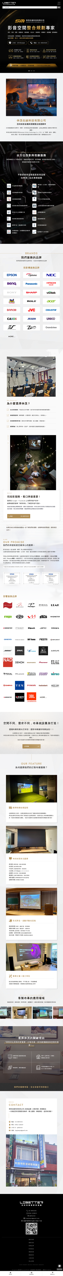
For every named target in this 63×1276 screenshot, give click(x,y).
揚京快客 (19, 1269)
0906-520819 (32, 1213)
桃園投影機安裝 (30, 1264)
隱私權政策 (32, 1269)
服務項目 (31, 1242)
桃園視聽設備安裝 (41, 1264)
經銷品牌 (31, 1245)
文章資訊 (31, 1258)
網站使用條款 (38, 1269)
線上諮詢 (31, 1261)
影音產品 (31, 1249)
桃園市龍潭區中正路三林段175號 (32, 1221)
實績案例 (31, 1255)
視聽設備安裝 (25, 1264)
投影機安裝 (20, 1264)
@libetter (33, 1215)
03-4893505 (33, 1210)
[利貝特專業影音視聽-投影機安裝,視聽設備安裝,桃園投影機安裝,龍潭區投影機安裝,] (9, 3)
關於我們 (31, 1239)
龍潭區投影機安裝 (35, 1264)
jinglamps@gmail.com (32, 1218)
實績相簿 (31, 1252)
